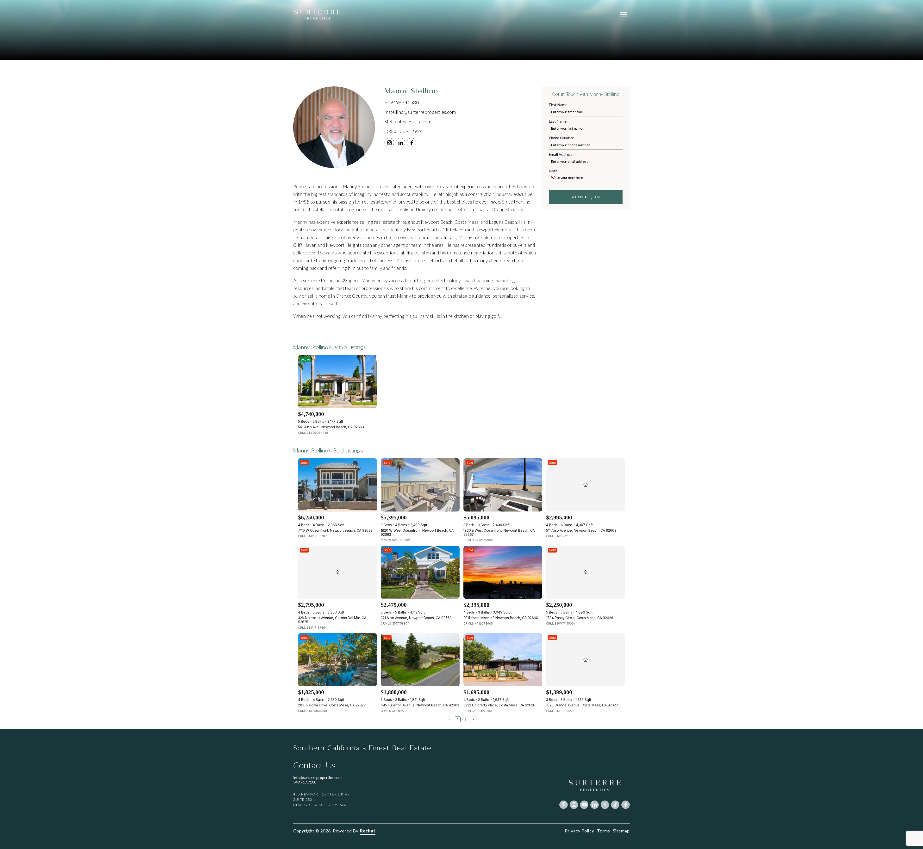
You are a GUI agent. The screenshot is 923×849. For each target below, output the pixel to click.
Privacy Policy (579, 830)
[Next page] (473, 719)
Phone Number (561, 137)
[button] (623, 15)
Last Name (558, 121)
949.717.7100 (304, 782)
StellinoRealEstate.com (408, 121)
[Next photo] (371, 381)
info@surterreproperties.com (317, 777)
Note (553, 171)
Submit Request (586, 197)
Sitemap (621, 830)
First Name (558, 104)
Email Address (560, 154)
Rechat (367, 830)
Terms (603, 830)
